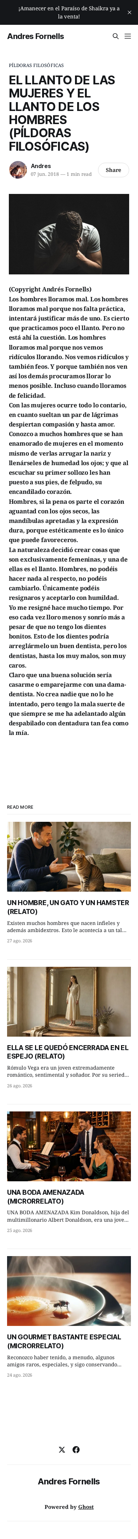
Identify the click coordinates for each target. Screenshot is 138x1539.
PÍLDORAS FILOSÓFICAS (36, 65)
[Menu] (127, 36)
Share (114, 169)
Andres (41, 165)
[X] (61, 1449)
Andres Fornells (35, 36)
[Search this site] (115, 36)
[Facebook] (76, 1449)
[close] (129, 12)
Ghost (86, 1506)
